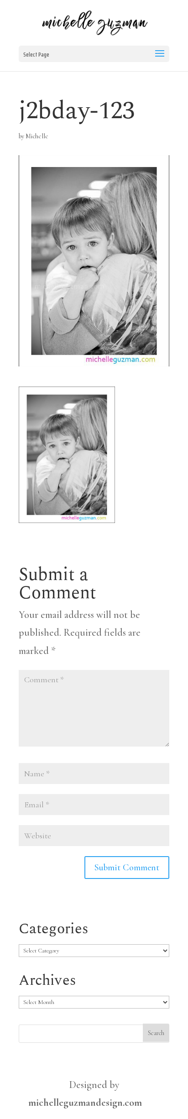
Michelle (37, 136)
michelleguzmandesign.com (85, 1103)
